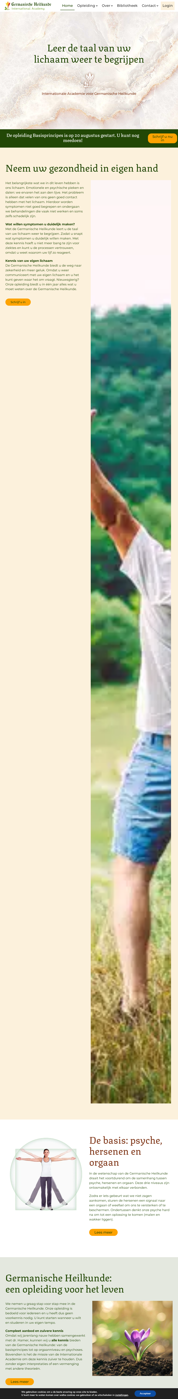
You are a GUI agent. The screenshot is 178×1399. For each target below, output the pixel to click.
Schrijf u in (18, 302)
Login (168, 5)
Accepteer (145, 1393)
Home (67, 5)
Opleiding (86, 5)
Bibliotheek (127, 5)
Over (106, 5)
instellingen (121, 1395)
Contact (149, 5)
